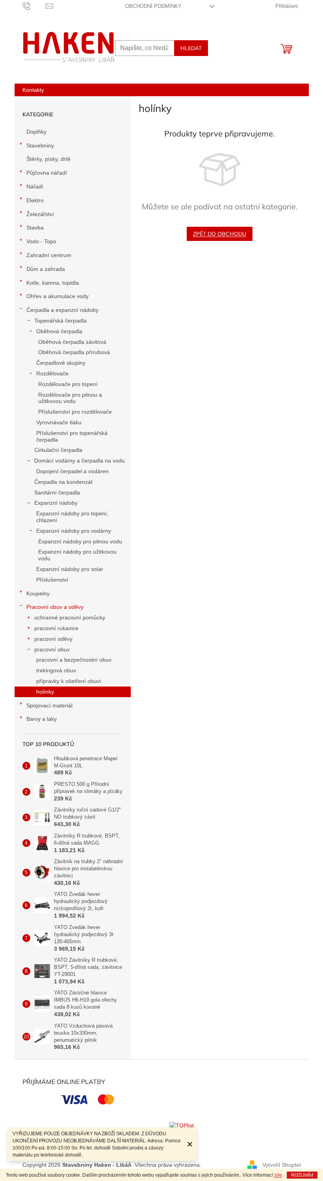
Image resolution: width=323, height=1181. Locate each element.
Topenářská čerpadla (60, 320)
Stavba (35, 227)
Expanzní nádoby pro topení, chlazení (72, 516)
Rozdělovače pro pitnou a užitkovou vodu (70, 398)
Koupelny (38, 593)
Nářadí (34, 186)
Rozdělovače (52, 373)
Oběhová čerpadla (59, 331)
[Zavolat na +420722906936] (34, 6)
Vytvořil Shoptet (281, 1165)
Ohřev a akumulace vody (57, 296)
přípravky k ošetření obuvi (68, 681)
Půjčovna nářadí (46, 173)
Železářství (40, 214)
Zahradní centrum (48, 255)
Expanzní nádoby (56, 503)
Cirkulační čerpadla (58, 450)
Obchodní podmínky (153, 6)
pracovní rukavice (56, 628)
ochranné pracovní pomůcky (69, 617)
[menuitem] (33, 90)
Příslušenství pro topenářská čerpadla (72, 436)
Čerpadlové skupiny (60, 363)
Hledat (191, 48)
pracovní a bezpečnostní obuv (73, 660)
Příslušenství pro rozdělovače (75, 412)
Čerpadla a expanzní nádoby (62, 310)
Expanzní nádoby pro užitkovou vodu (77, 555)
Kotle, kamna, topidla (52, 283)
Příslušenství (52, 580)
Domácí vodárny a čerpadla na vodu (79, 460)
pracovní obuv (52, 649)
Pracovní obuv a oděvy (55, 607)
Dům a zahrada (45, 269)
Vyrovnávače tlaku (59, 422)
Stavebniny (40, 145)
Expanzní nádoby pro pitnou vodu (80, 541)
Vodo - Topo (41, 241)
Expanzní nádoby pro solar (69, 569)
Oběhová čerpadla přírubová (74, 352)
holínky (45, 691)
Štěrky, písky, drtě (48, 159)
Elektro (35, 200)
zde (278, 1175)
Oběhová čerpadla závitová (72, 342)
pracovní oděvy (53, 639)
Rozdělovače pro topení (68, 384)
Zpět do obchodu (219, 233)
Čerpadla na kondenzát (63, 482)
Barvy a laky (41, 719)
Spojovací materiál (49, 705)
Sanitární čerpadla (57, 492)
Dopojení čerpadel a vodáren (72, 471)
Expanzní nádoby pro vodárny (73, 531)
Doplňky (36, 132)
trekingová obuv (56, 670)
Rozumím (302, 1175)
